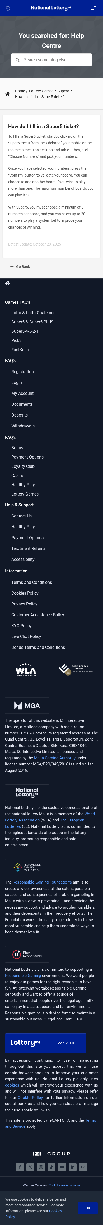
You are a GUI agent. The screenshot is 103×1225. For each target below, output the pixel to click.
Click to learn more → (64, 1185)
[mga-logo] (27, 699)
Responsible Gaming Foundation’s (42, 882)
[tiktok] (51, 1167)
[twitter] (30, 1167)
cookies (12, 1085)
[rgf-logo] (27, 861)
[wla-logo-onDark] (25, 665)
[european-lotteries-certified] (77, 665)
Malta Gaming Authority (55, 758)
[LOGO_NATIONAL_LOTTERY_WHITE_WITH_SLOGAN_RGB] (51, 7)
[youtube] (62, 1167)
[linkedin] (73, 1167)
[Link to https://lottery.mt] (7, 8)
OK (88, 1208)
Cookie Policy (30, 1097)
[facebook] (20, 1167)
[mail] (83, 1167)
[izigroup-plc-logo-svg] (51, 1151)
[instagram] (41, 1167)
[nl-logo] (27, 786)
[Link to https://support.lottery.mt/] (7, 94)
